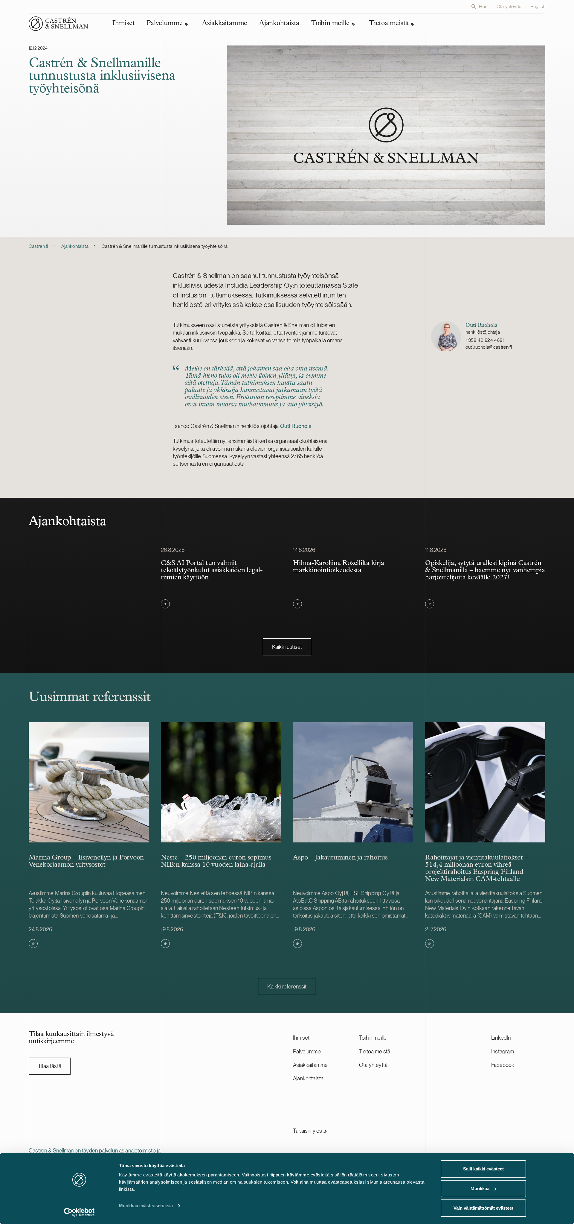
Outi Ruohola (296, 426)
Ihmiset (301, 1038)
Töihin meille (373, 1038)
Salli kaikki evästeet (483, 1168)
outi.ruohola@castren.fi (488, 347)
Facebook (502, 1065)
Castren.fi (38, 246)
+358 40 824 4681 (484, 340)
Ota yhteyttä (509, 6)
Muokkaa (480, 1188)
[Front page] (58, 23)
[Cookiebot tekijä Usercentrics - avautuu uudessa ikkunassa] (79, 1212)
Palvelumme (307, 1051)
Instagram (502, 1051)
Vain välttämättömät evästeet (483, 1208)
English (537, 6)
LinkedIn (501, 1038)
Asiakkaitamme (310, 1065)
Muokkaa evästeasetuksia (146, 1205)
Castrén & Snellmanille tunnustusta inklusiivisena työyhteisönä (165, 246)
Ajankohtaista (74, 246)
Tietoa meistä (374, 1051)
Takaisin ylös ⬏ (310, 1131)
